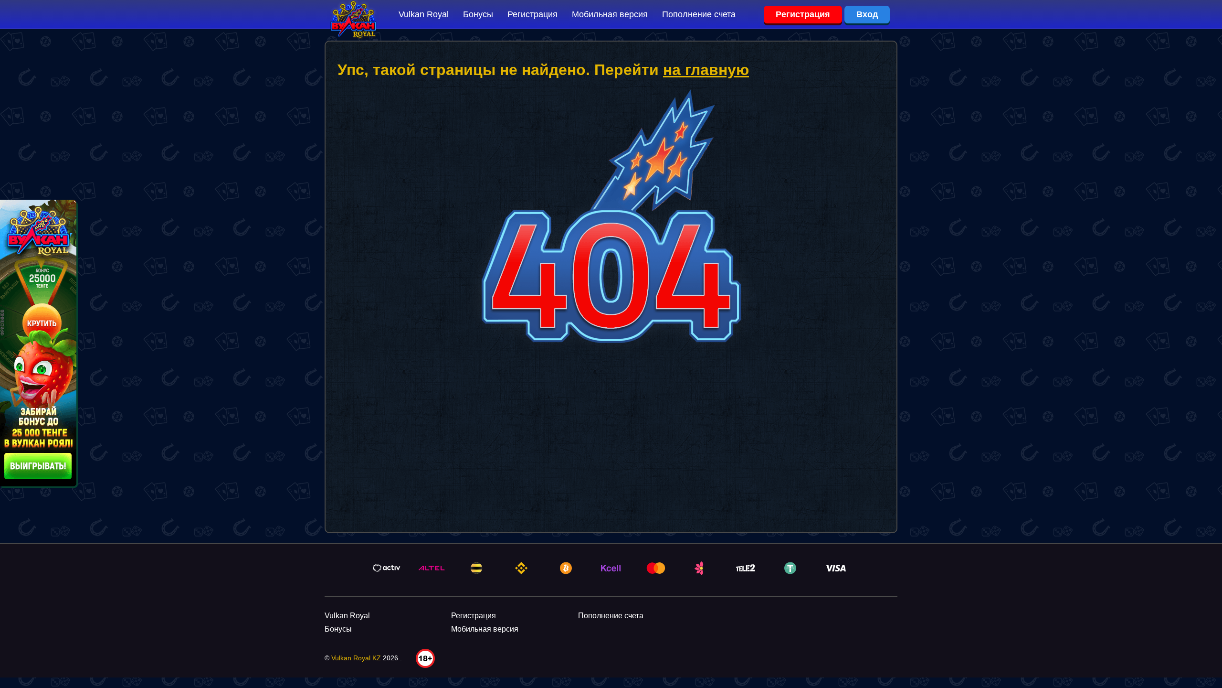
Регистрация (532, 14)
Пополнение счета (699, 14)
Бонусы (478, 14)
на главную (706, 69)
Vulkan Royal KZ (356, 658)
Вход (867, 14)
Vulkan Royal (424, 14)
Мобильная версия (610, 14)
